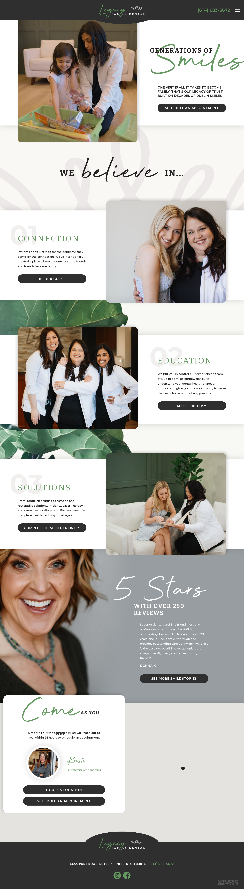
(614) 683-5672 (214, 10)
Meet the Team (192, 406)
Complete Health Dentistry (52, 528)
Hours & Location (64, 790)
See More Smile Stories (174, 678)
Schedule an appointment (192, 108)
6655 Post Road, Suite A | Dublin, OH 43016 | (109, 864)
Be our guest (52, 279)
